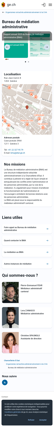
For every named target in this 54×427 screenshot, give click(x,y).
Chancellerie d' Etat (12, 360)
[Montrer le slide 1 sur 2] (25, 61)
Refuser (31, 420)
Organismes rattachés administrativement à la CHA (26, 12)
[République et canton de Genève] (3, 5)
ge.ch (11, 5)
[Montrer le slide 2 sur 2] (28, 61)
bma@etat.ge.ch (18, 153)
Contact (5, 397)
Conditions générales (13, 412)
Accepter (43, 420)
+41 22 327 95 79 (15, 150)
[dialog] (27, 412)
